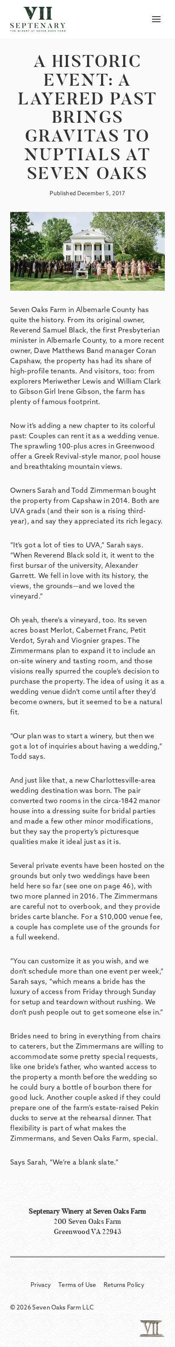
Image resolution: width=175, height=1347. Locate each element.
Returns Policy (124, 1285)
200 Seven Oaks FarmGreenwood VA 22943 (87, 1221)
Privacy (41, 1285)
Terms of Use (77, 1285)
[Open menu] (156, 19)
